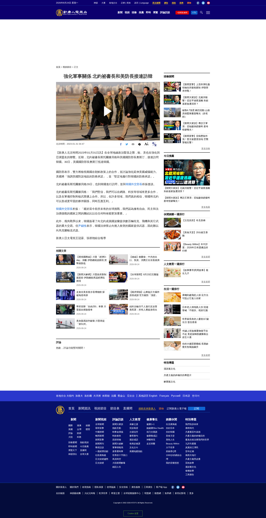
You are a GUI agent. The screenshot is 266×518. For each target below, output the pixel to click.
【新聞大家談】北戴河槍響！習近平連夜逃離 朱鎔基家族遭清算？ (195, 100)
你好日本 (170, 428)
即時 (148, 12)
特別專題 (169, 362)
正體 (123, 3)
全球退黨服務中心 (132, 493)
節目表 (114, 408)
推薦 (141, 12)
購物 (189, 3)
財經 (79, 433)
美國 (70, 429)
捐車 (181, 3)
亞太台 (131, 395)
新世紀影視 (180, 493)
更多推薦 (205, 207)
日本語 (186, 395)
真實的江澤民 (191, 447)
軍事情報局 (117, 447)
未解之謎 (133, 424)
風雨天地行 (190, 455)
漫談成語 (133, 439)
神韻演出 (72, 454)
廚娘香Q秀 (171, 451)
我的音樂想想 (172, 463)
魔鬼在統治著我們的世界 (197, 439)
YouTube (208, 2)
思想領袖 (116, 439)
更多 (191, 493)
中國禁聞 (99, 432)
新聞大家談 (117, 424)
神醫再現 (151, 439)
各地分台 (113, 3)
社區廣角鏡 (100, 455)
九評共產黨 (190, 443)
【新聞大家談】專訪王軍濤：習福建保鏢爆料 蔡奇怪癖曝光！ (195, 126)
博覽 (155, 12)
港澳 (79, 425)
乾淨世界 (103, 493)
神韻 (96, 3)
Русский (175, 395)
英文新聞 (156, 3)
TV (195, 13)
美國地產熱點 (135, 451)
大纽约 (70, 395)
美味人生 (170, 439)
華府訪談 (99, 447)
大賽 (103, 3)
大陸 (70, 437)
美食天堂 (170, 436)
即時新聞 (72, 446)
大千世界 (170, 447)
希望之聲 (115, 493)
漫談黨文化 (169, 368)
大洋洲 (97, 395)
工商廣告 (189, 474)
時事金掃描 (117, 432)
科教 (79, 437)
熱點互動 (116, 428)
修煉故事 (189, 470)
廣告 (166, 3)
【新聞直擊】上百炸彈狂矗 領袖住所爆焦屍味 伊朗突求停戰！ (196, 87)
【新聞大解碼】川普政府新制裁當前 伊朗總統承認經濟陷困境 (91, 277)
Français (164, 395)
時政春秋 (116, 436)
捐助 (174, 3)
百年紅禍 (189, 451)
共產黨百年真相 (192, 432)
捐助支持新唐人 (147, 408)
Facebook (198, 2)
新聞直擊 (99, 439)
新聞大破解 (117, 443)
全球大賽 (84, 454)
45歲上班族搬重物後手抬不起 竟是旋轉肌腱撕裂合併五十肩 (195, 334)
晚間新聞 (99, 436)
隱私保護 (99, 487)
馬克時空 (116, 459)
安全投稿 (123, 487)
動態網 (158, 493)
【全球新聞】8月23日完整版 (144, 274)
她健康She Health (155, 428)
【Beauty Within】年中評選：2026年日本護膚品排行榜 (195, 247)
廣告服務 (135, 487)
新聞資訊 (84, 408)
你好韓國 (170, 432)
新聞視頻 (100, 419)
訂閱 (196, 408)
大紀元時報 (89, 493)
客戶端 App (161, 487)
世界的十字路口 (119, 455)
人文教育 (135, 419)
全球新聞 (99, 424)
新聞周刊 (99, 443)
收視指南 (86, 487)
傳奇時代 (189, 428)
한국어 (196, 395)
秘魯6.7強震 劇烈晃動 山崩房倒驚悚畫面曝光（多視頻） (196, 113)
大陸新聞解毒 (118, 463)
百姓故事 (189, 463)
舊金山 (121, 395)
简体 (129, 3)
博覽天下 (72, 450)
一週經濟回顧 (101, 451)
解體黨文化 (169, 381)
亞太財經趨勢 (101, 459)
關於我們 (74, 487)
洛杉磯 (88, 395)
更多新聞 (205, 257)
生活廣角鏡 (171, 424)
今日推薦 (169, 155)
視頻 (127, 12)
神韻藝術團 (75, 493)
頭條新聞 (169, 76)
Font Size (146, 144)
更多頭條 (205, 148)
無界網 (168, 493)
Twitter (203, 2)
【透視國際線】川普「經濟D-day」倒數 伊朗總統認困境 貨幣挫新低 (91, 260)
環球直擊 (99, 428)
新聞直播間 (182, 13)
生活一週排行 (171, 289)
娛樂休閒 (171, 419)
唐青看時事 (117, 451)
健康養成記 (152, 436)
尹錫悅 (82, 225)
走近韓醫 (151, 443)
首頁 (58, 67)
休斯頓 (106, 395)
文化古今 (133, 447)
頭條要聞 (72, 442)
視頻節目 (67, 67)
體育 (88, 429)
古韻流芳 (133, 432)
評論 (70, 433)
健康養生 (152, 419)
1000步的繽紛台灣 (174, 457)
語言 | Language (141, 3)
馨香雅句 (133, 436)
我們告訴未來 (191, 424)
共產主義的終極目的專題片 (177, 375)
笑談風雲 (133, 428)
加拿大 (79, 395)
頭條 (134, 12)
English (153, 395)
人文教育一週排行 (174, 264)
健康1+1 (151, 424)
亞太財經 (99, 463)
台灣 (79, 429)
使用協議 (111, 487)
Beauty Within (172, 443)
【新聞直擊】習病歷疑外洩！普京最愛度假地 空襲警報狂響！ (195, 139)
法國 (113, 395)
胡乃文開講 (152, 432)
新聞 (120, 12)
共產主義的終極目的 (195, 436)
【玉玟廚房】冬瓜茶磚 (193, 220)
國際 (70, 425)
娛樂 (88, 425)
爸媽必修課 (134, 443)
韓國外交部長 (134, 184)
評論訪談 (165, 12)
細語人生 (116, 467)
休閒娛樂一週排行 (174, 214)
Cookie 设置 (133, 513)
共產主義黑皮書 (192, 459)
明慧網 (147, 493)
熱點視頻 (84, 442)
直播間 (127, 408)
